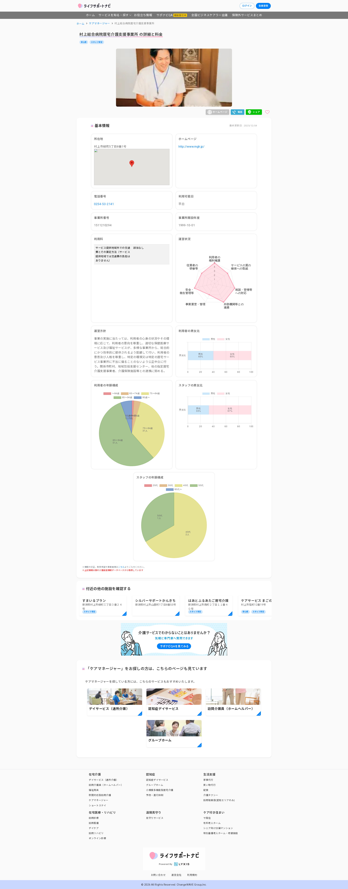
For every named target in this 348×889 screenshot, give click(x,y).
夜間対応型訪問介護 (100, 795)
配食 (205, 790)
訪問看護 (94, 823)
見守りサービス (154, 818)
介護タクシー (210, 795)
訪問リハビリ (96, 833)
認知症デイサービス (157, 780)
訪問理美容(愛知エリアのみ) (219, 800)
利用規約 (192, 875)
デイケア (94, 828)
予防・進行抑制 (154, 795)
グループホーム (154, 785)
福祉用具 (94, 790)
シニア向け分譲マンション (218, 828)
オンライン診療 (97, 838)
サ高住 (207, 818)
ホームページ (220, 112)
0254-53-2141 (104, 204)
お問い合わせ (158, 875)
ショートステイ (97, 805)
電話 (240, 112)
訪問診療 (94, 818)
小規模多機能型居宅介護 (159, 790)
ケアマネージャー (98, 800)
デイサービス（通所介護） (104, 780)
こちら (121, 567)
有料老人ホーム (212, 823)
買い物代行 (209, 785)
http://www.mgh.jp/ (192, 146)
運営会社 (176, 875)
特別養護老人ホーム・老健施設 (220, 833)
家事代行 (208, 780)
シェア (256, 112)
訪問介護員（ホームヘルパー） (106, 785)
